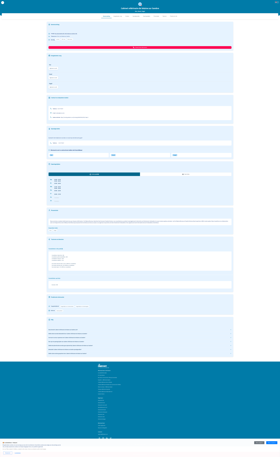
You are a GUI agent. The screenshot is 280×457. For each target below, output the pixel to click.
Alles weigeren (259, 442)
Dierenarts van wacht (102, 405)
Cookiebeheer (18, 453)
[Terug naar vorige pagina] (2, 2)
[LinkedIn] (107, 438)
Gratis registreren (101, 425)
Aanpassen (7, 452)
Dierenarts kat (101, 400)
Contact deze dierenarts (141, 47)
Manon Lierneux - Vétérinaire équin (105, 387)
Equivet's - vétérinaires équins (104, 380)
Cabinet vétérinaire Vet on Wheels (105, 382)
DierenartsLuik (101, 414)
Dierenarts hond (101, 402)
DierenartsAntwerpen (102, 412)
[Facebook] (99, 438)
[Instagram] (103, 438)
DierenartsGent (101, 416)
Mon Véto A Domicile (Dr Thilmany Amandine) (107, 377)
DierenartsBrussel (102, 409)
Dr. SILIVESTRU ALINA (102, 373)
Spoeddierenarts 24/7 (102, 407)
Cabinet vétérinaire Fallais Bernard (105, 391)
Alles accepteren (272, 442)
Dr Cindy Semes (101, 375)
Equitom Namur (101, 394)
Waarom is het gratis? (102, 427)
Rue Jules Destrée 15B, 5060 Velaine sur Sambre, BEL (66, 33)
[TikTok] (110, 438)
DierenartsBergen (102, 419)
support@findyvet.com (103, 434)
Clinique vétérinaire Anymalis (104, 389)
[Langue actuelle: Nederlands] (277, 2)
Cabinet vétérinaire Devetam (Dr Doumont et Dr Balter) (109, 384)
